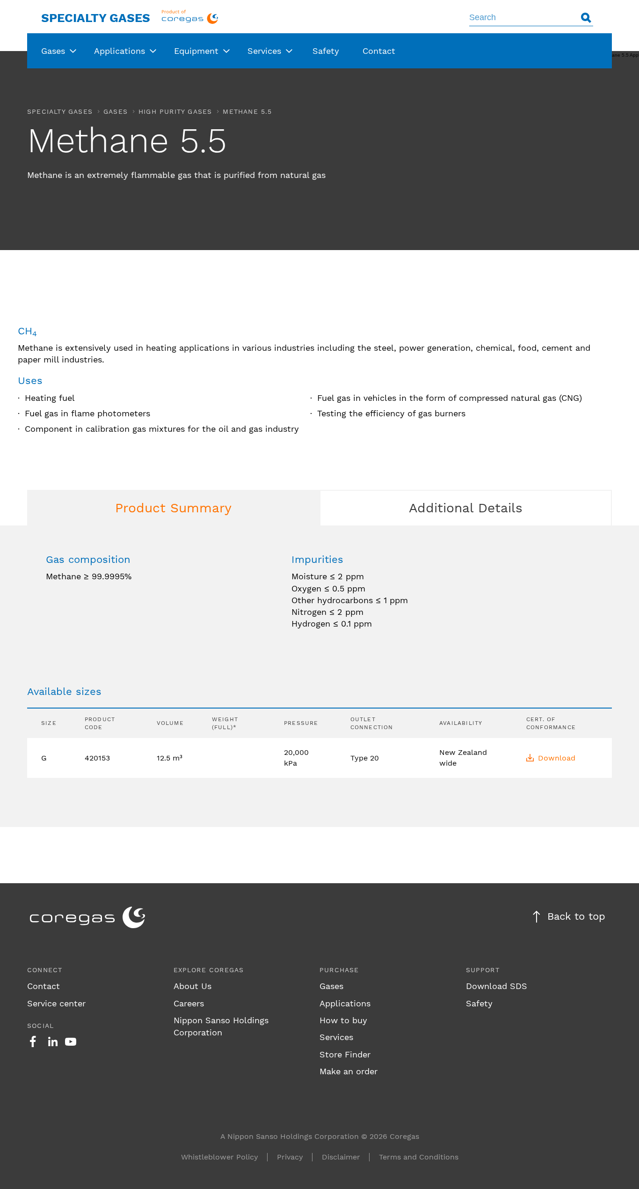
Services (336, 1037)
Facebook (32, 1041)
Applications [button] (119, 51)
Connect (44, 970)
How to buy (343, 1020)
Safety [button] (325, 51)
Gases (115, 111)
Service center (56, 1003)
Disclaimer (341, 1156)
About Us (192, 986)
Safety (479, 1003)
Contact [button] (379, 51)
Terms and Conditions (418, 1156)
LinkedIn (52, 1041)
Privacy (290, 1156)
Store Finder (345, 1054)
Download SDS (496, 986)
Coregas (190, 16)
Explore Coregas (209, 970)
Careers (189, 1003)
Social (40, 1025)
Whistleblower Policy (219, 1156)
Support (483, 970)
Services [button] (264, 51)
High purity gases (175, 111)
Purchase (339, 970)
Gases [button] (53, 51)
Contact (43, 986)
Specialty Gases (95, 18)
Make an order (349, 1071)
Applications (345, 1003)
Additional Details (466, 508)
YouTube (70, 1041)
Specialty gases (60, 111)
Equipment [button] (196, 51)
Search (586, 17)
